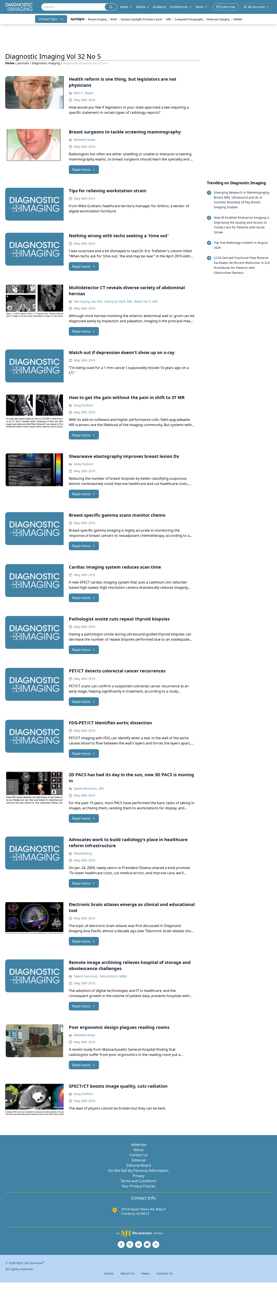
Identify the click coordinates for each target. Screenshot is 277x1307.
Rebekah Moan (84, 140)
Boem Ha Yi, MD (146, 301)
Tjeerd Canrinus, (86, 976)
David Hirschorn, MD (89, 788)
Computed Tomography (189, 19)
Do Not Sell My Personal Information (138, 1170)
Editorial (138, 1160)
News (145, 1273)
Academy (159, 7)
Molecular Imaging (218, 19)
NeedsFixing (83, 853)
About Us (127, 1273)
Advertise (138, 1144)
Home (9, 63)
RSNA (113, 19)
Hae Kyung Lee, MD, (88, 301)
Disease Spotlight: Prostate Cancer (142, 19)
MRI (168, 19)
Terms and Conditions (138, 1181)
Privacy (138, 1175)
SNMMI (237, 19)
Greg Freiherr (83, 405)
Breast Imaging (97, 19)
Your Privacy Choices (138, 1186)
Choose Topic (48, 19)
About (138, 1149)
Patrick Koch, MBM (113, 976)
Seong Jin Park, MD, (119, 301)
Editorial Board (138, 1165)
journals (23, 63)
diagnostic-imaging (46, 63)
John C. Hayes (83, 93)
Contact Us (139, 1155)
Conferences (179, 7)
